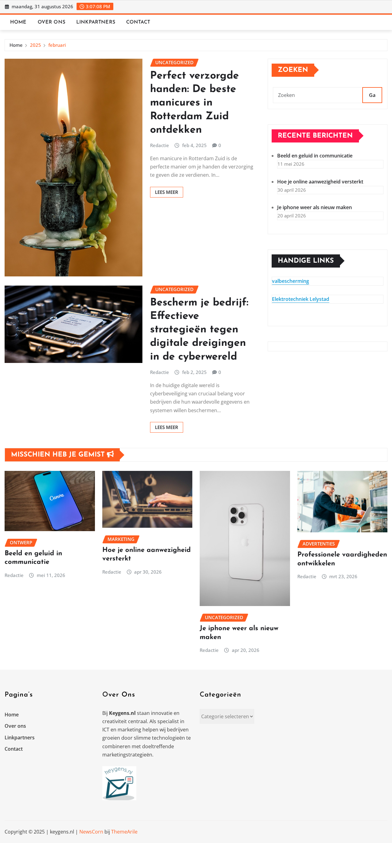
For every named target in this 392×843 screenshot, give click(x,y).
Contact (138, 22)
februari (57, 45)
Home (18, 22)
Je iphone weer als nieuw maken (314, 207)
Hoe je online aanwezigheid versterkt (320, 181)
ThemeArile (124, 831)
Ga (372, 95)
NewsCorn (91, 831)
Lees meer (166, 192)
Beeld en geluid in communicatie (314, 155)
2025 (35, 45)
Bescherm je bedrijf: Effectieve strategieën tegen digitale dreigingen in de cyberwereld (199, 330)
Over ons (51, 22)
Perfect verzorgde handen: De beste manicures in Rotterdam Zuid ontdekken (194, 103)
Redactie (159, 145)
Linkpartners (95, 22)
